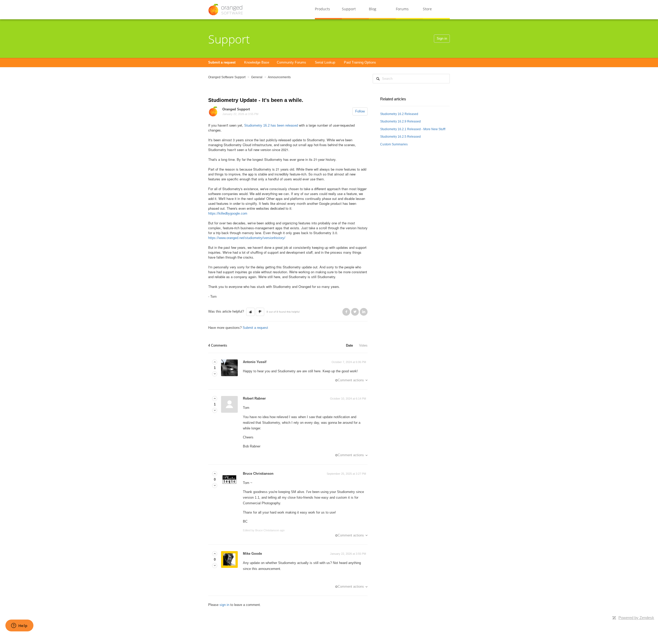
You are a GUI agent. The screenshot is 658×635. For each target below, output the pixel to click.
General (256, 77)
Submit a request (221, 62)
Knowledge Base (256, 62)
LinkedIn (364, 312)
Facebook (346, 312)
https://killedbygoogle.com (227, 213)
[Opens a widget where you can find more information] (19, 626)
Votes (363, 345)
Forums (402, 8)
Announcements (279, 77)
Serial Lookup (325, 62)
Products (322, 8)
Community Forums (291, 62)
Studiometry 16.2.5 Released (400, 136)
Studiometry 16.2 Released (399, 114)
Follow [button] (360, 111)
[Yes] (214, 362)
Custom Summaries (394, 144)
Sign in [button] (442, 38)
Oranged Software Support (226, 77)
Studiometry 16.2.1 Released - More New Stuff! (412, 129)
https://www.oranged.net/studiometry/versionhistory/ (246, 238)
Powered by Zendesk (636, 617)
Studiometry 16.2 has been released (271, 125)
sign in (224, 605)
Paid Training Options (360, 62)
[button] (250, 312)
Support (349, 8)
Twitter (355, 312)
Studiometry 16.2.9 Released (400, 121)
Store (427, 8)
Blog (372, 8)
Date (349, 345)
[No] (214, 374)
